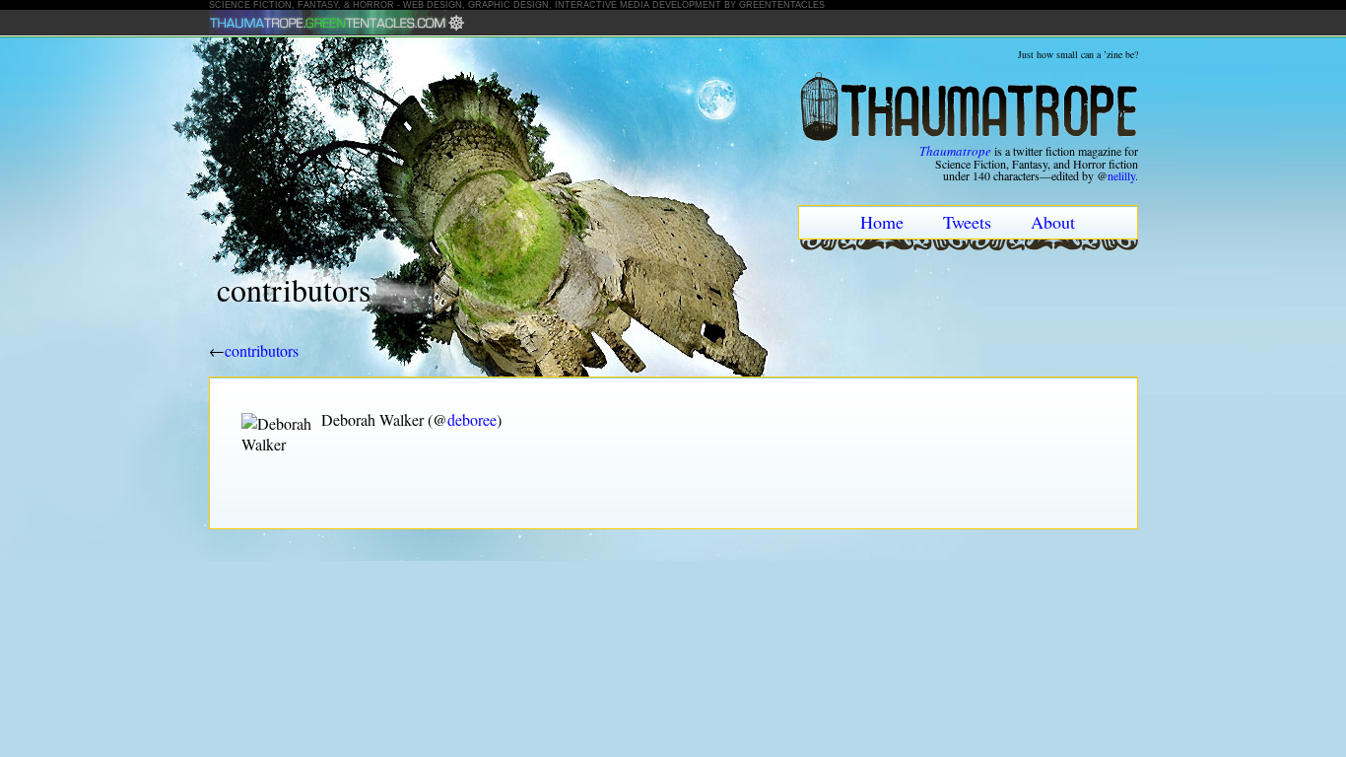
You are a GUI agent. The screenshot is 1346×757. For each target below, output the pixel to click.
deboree (472, 419)
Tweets (967, 222)
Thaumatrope (955, 151)
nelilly (1121, 175)
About (1053, 222)
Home (882, 222)
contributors (262, 350)
